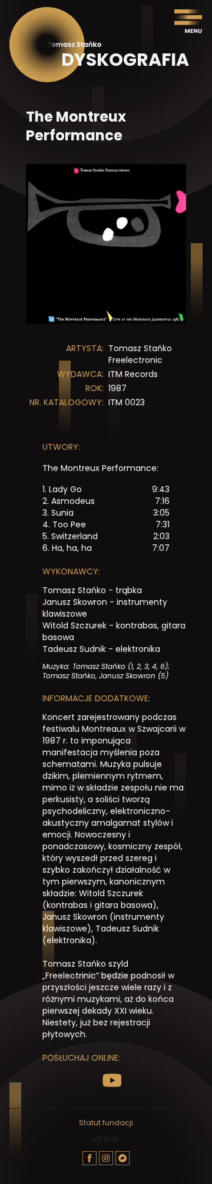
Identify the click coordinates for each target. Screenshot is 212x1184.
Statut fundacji (106, 1123)
